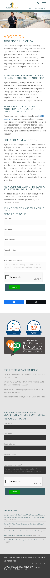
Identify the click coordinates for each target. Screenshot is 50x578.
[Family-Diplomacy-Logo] (21, 5)
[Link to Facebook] (33, 564)
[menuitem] (6, 566)
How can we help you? (13, 260)
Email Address (9, 239)
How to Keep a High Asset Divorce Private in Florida (20, 531)
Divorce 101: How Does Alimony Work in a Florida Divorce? (22, 540)
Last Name (8, 229)
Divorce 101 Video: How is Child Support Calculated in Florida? (24, 524)
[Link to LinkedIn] (40, 564)
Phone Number (10, 250)
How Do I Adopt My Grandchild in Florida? (17, 535)
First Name (8, 219)
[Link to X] (37, 564)
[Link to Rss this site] (44, 564)
